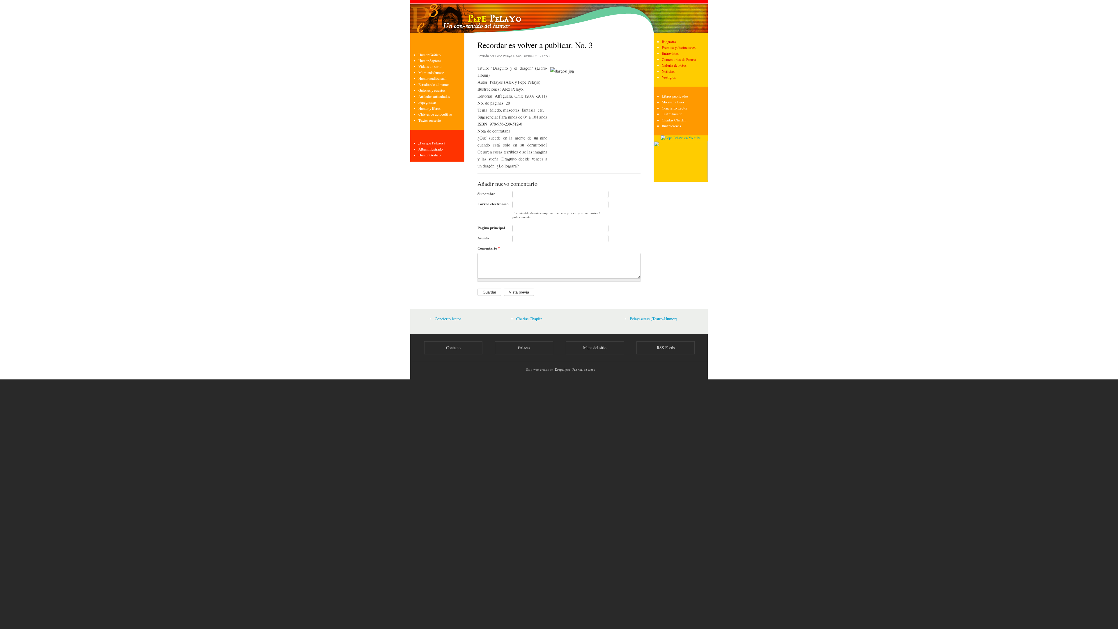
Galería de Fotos (674, 65)
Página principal (491, 227)
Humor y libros (429, 108)
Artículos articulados (434, 96)
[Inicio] (559, 16)
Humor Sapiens (429, 60)
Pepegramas (427, 102)
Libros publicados (675, 96)
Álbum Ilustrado (430, 149)
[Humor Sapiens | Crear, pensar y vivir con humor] (681, 178)
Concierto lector (448, 318)
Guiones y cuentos (431, 90)
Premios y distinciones (679, 47)
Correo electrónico (493, 203)
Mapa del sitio (594, 347)
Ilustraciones (671, 125)
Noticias (668, 71)
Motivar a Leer (673, 102)
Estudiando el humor (433, 84)
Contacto (453, 347)
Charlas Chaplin (674, 120)
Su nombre (486, 193)
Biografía (669, 41)
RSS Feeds (666, 347)
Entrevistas (670, 53)
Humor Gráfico (429, 54)
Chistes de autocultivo (435, 114)
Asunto (483, 238)
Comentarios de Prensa (679, 59)
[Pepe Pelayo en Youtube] (681, 137)
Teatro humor (672, 114)
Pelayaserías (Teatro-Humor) (653, 318)
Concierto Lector (674, 108)
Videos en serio (429, 66)
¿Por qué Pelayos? (431, 143)
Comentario (488, 248)
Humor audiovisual (432, 78)
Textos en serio (429, 120)
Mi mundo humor (431, 72)
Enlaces (524, 347)
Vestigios (669, 77)
